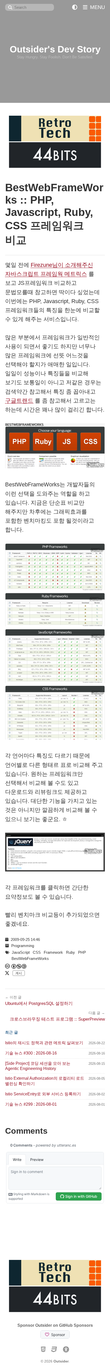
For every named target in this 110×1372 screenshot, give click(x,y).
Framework (53, 952)
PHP (82, 952)
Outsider (61, 1361)
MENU (97, 7)
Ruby (70, 952)
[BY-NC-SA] (19, 966)
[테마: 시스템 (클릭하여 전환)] (74, 7)
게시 (18, 973)
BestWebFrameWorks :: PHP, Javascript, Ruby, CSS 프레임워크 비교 (54, 213)
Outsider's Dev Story (55, 49)
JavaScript (21, 952)
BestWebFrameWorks (30, 958)
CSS (37, 952)
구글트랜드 (19, 400)
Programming (22, 945)
